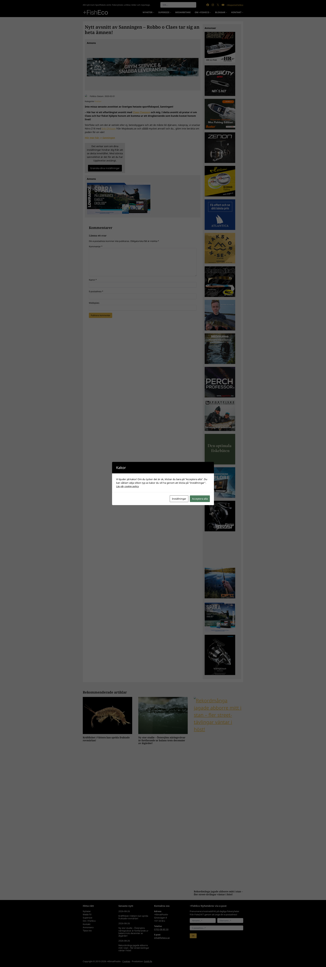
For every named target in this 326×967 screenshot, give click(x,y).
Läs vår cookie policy (127, 486)
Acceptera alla (200, 498)
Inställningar (179, 498)
